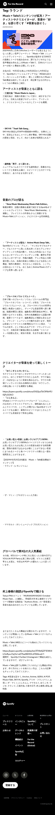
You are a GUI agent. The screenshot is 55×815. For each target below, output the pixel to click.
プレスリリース (8, 723)
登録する (10, 785)
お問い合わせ (45, 734)
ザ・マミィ (13, 682)
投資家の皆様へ (33, 732)
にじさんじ (24, 682)
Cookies (29, 798)
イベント (19, 745)
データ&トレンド (20, 732)
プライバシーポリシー (18, 798)
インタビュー (20, 723)
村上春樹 (40, 685)
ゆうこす (44, 682)
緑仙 (47, 685)
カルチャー (20, 760)
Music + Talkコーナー (36, 634)
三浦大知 (21, 685)
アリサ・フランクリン (39, 679)
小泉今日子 (30, 685)
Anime (33, 676)
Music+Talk (8, 679)
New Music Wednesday (36, 210)
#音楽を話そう (14, 676)
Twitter (22, 657)
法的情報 (6, 798)
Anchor (25, 676)
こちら (42, 668)
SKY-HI (17, 679)
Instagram (33, 657)
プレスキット (45, 725)
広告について (38, 798)
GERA (40, 676)
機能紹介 (19, 739)
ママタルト (35, 682)
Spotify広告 (19, 753)
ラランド (12, 685)
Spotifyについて (32, 723)
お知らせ (7, 730)
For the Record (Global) (31, 742)
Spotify (24, 679)
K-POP (47, 676)
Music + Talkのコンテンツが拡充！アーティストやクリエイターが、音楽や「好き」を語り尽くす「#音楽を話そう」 (27, 19)
